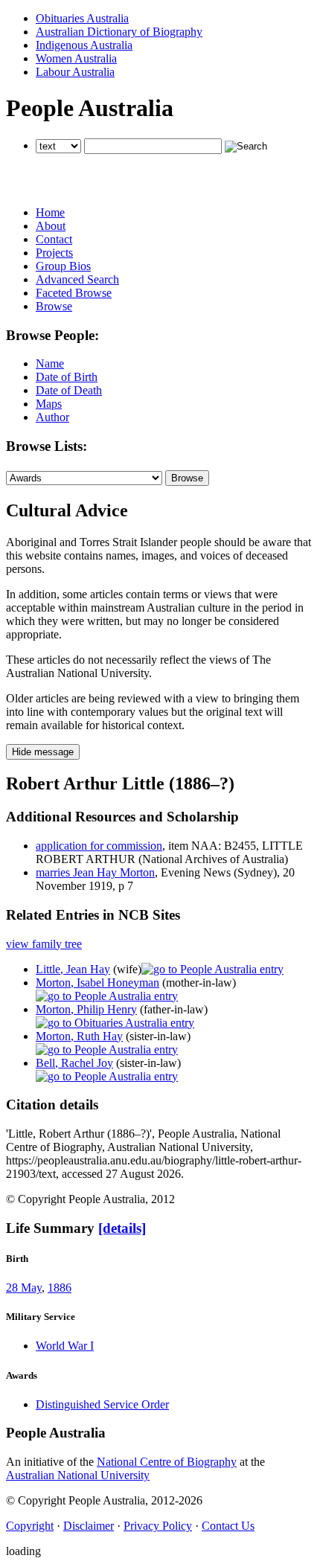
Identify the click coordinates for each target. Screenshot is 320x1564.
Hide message (43, 751)
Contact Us (228, 1525)
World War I (65, 1345)
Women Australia (76, 58)
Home (50, 212)
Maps (49, 403)
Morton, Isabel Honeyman (97, 982)
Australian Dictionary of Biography (119, 31)
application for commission (99, 845)
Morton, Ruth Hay (79, 1036)
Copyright (30, 1525)
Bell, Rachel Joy (74, 1063)
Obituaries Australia (82, 18)
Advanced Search (77, 279)
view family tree (44, 944)
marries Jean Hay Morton (95, 872)
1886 (59, 1287)
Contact (54, 239)
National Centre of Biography (167, 1461)
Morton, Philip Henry (86, 1009)
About (50, 225)
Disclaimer (88, 1525)
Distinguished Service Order (102, 1404)
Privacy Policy (158, 1525)
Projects (54, 252)
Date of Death (69, 390)
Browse (54, 306)
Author (52, 417)
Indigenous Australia (84, 45)
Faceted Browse (74, 292)
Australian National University (78, 1475)
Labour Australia (75, 71)
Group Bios (63, 266)
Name (50, 363)
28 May (24, 1287)
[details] (122, 1228)
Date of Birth (66, 377)
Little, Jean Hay (73, 969)
